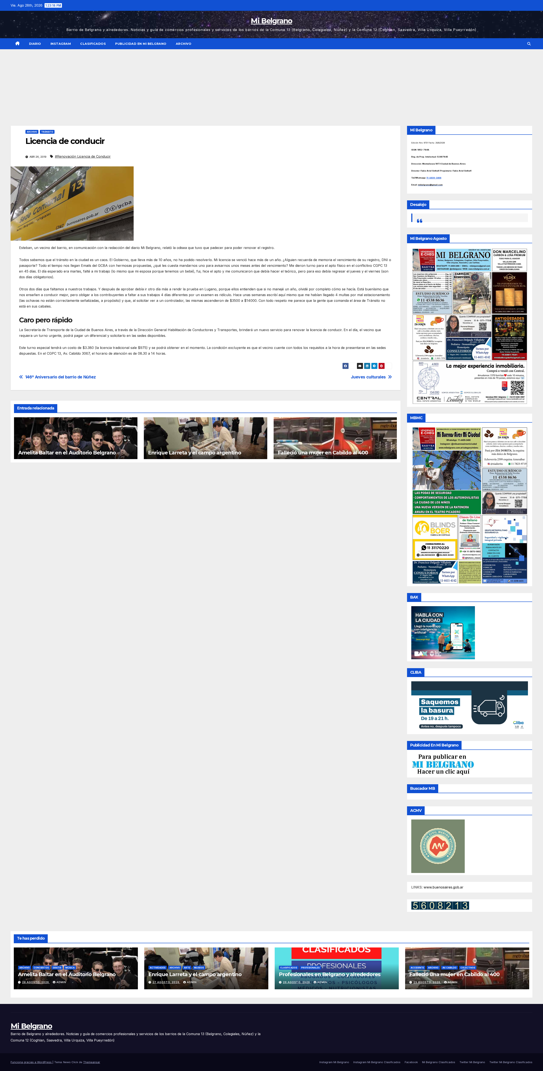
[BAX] (443, 632)
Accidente (417, 967)
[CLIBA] (469, 706)
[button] (529, 44)
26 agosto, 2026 (297, 982)
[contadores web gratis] (440, 905)
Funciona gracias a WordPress (31, 1062)
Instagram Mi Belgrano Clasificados (376, 1062)
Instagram (60, 44)
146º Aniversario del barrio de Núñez (60, 377)
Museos (199, 967)
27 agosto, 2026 (166, 982)
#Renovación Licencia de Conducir (83, 156)
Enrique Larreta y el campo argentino (194, 453)
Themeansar (91, 1062)
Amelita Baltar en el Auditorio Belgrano (67, 453)
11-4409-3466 (434, 178)
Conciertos (41, 967)
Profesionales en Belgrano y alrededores (329, 974)
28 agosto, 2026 (36, 982)
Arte (187, 967)
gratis (57, 967)
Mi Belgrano (271, 20)
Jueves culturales (368, 377)
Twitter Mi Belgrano (472, 1062)
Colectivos (467, 967)
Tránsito (47, 132)
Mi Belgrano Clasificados (438, 1062)
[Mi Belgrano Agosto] (469, 326)
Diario (35, 44)
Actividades (157, 967)
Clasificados (93, 44)
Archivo (184, 44)
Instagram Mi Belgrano (334, 1062)
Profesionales (310, 967)
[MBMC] (469, 505)
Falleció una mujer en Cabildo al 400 (323, 453)
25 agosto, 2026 (427, 982)
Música (70, 967)
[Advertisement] (271, 81)
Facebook (411, 1062)
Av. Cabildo (449, 967)
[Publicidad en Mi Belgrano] (442, 764)
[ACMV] (438, 846)
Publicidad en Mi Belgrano (141, 44)
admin (61, 982)
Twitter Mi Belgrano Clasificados (510, 1062)
